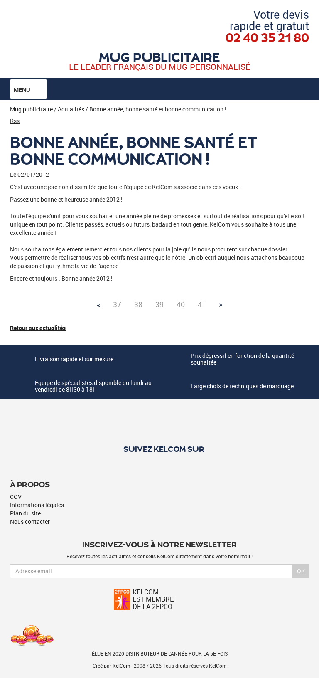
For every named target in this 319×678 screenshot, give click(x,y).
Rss (15, 121)
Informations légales (37, 505)
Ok (301, 571)
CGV (16, 496)
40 (181, 304)
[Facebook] (159, 463)
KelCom (121, 665)
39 (159, 304)
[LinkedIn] (173, 463)
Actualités (71, 109)
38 (138, 304)
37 (117, 304)
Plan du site (25, 513)
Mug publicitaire (159, 56)
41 (202, 304)
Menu (23, 90)
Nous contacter (30, 521)
